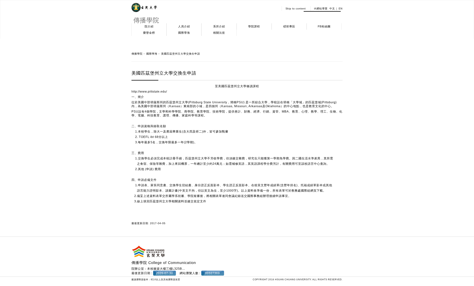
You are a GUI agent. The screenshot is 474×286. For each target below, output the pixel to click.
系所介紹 (219, 26)
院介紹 (149, 26)
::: (275, 8)
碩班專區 (289, 26)
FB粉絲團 (324, 26)
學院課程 (254, 26)
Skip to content (296, 8)
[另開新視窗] (144, 7)
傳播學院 (137, 53)
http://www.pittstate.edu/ (149, 91)
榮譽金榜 (149, 32)
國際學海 (184, 32)
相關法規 (219, 32)
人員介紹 (184, 26)
